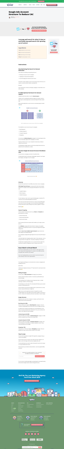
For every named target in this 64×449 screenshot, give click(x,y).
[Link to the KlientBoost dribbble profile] (38, 434)
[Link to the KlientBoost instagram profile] (29, 434)
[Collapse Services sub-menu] (21, 4)
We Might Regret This (40, 356)
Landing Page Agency (39, 405)
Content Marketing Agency (30, 404)
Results (12, 405)
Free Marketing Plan (51, 4)
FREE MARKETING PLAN (41, 1)
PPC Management (20, 409)
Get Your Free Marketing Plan (31, 380)
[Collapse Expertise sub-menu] (27, 4)
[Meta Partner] (39, 440)
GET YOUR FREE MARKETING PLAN (39, 30)
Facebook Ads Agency (21, 405)
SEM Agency (19, 408)
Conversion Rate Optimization (39, 404)
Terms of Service (29, 445)
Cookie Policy (35, 447)
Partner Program (13, 409)
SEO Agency (28, 405)
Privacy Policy (35, 445)
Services (12, 404)
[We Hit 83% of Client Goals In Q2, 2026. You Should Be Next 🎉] (32, 1)
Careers (13, 408)
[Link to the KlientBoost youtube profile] (35, 434)
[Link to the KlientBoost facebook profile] (32, 434)
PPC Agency (19, 404)
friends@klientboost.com (37, 424)
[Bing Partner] (32, 440)
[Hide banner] (63, 1)
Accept (40, 447)
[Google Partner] (24, 440)
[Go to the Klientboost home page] (10, 5)
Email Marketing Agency (49, 404)
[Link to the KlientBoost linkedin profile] (26, 434)
